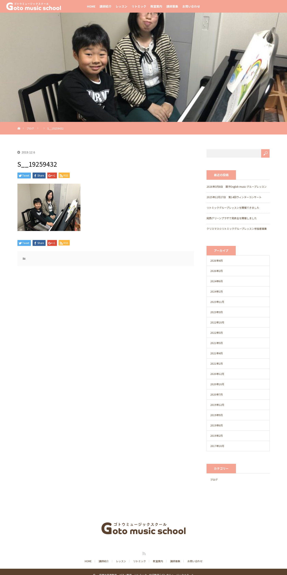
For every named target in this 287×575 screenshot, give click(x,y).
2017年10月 (217, 446)
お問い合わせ (191, 6)
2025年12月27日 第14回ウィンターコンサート (234, 197)
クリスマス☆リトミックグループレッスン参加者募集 (237, 228)
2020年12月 (217, 374)
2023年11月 (217, 301)
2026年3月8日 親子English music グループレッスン (237, 186)
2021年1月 (216, 363)
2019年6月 (216, 425)
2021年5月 (216, 343)
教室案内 (156, 6)
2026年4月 (216, 260)
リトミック (139, 6)
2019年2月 (216, 435)
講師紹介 (105, 6)
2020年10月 (217, 384)
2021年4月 (216, 353)
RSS (143, 553)
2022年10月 (217, 322)
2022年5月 (216, 332)
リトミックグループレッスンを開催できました (233, 207)
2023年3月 (216, 312)
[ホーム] (18, 123)
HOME (91, 6)
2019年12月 (217, 404)
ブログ (30, 128)
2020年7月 (216, 394)
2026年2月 (216, 271)
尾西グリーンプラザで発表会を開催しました (232, 218)
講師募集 (172, 6)
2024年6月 (216, 281)
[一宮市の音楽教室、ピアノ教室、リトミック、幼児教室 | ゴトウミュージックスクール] (143, 531)
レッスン (121, 6)
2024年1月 (216, 291)
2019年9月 (216, 415)
